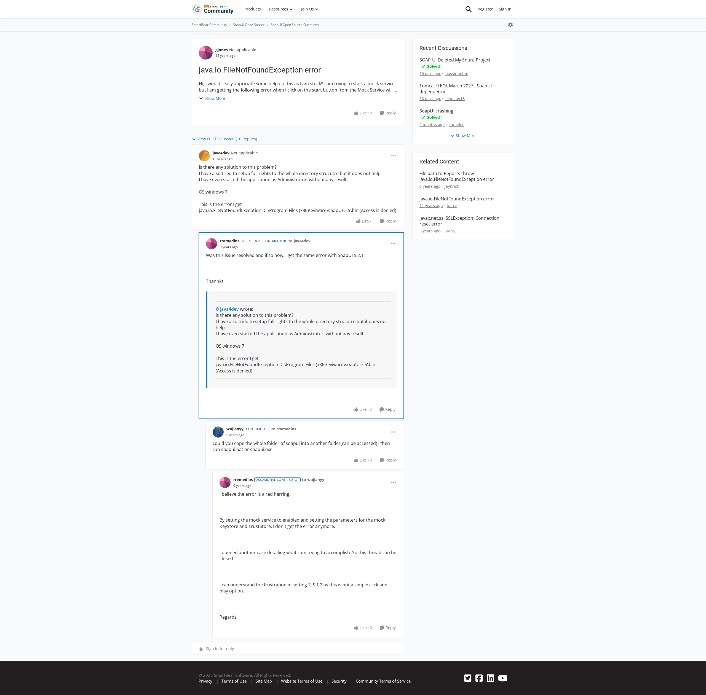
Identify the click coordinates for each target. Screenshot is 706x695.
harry (452, 205)
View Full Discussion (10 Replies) (227, 138)
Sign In (505, 9)
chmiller (456, 124)
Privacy (205, 681)
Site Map (264, 681)
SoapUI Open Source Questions (295, 24)
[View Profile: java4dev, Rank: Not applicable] (204, 155)
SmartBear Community (209, 24)
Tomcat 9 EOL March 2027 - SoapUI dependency (455, 89)
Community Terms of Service (383, 681)
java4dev (221, 152)
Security (339, 681)
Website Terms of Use (301, 681)
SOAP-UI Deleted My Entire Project (455, 60)
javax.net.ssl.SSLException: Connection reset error (459, 221)
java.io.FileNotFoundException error (456, 199)
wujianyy (235, 428)
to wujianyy (313, 479)
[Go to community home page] (213, 9)
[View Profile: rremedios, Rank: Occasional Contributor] (211, 243)
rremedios (229, 240)
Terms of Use (234, 681)
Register (485, 9)
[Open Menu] (510, 25)
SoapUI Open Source (249, 24)
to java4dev (299, 240)
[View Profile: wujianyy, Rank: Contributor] (218, 432)
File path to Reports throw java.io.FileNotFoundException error (456, 176)
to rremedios (283, 428)
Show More (215, 98)
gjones (221, 49)
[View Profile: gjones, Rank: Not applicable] (206, 53)
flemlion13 (455, 98)
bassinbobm (456, 73)
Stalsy (450, 231)
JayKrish (452, 186)
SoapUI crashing (436, 111)
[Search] (468, 9)
